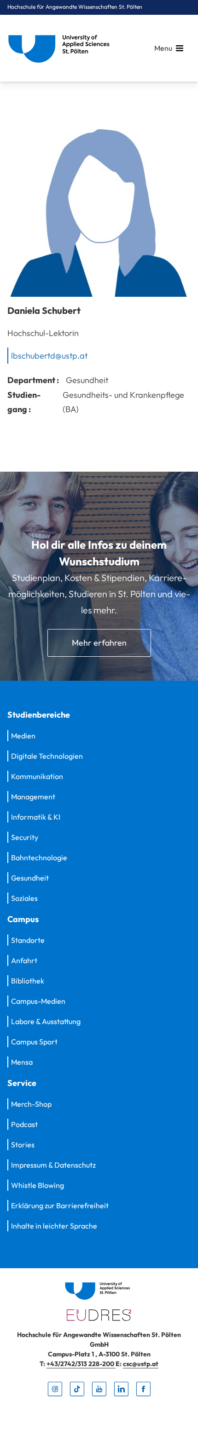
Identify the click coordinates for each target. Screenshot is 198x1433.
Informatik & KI (35, 816)
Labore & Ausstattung (46, 1021)
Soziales (24, 898)
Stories (23, 1144)
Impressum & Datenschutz (53, 1164)
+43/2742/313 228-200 (81, 1364)
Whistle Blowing (37, 1185)
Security (24, 837)
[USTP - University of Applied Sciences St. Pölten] (61, 48)
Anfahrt (24, 960)
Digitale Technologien (47, 756)
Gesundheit (30, 877)
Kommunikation (37, 776)
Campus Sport (34, 1041)
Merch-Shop (31, 1104)
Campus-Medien (38, 1001)
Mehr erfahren (99, 642)
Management (33, 796)
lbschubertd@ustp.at (49, 355)
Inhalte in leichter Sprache (54, 1225)
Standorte (28, 940)
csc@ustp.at (140, 1364)
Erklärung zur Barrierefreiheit (60, 1205)
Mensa (22, 1062)
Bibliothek (27, 980)
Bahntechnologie (39, 857)
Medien (23, 735)
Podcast (24, 1124)
